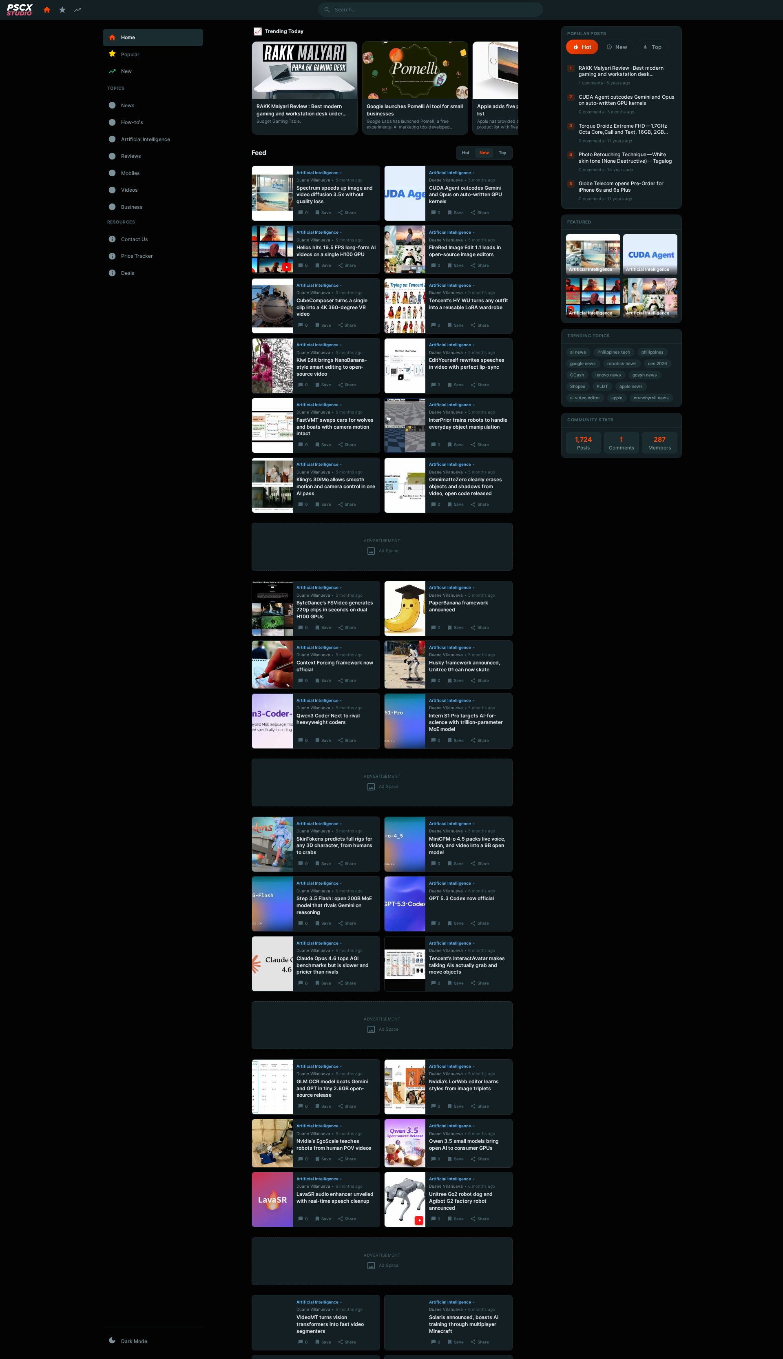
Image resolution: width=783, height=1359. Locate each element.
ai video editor (585, 398)
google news (583, 363)
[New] (77, 10)
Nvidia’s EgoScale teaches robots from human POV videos (334, 1144)
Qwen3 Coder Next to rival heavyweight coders (328, 719)
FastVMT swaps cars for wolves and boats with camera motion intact (335, 427)
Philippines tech (613, 352)
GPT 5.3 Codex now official (461, 898)
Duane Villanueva (313, 179)
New (484, 152)
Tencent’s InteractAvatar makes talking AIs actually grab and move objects (467, 965)
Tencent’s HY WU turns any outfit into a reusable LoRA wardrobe (468, 303)
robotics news (622, 363)
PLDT (602, 386)
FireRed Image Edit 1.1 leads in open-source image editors (465, 250)
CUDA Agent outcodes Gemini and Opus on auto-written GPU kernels (465, 195)
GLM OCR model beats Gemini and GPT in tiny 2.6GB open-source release (332, 1088)
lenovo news (608, 375)
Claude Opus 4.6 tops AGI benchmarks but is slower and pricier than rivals (332, 965)
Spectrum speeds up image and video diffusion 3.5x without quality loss (334, 195)
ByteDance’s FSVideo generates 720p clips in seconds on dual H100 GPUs (334, 610)
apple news (631, 386)
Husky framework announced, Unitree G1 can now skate (464, 666)
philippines (652, 352)
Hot (465, 152)
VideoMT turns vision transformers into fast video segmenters (330, 1324)
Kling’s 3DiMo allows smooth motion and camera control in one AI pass (335, 486)
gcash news (645, 375)
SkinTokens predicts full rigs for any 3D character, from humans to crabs (334, 846)
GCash (577, 375)
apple (616, 398)
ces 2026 (657, 363)
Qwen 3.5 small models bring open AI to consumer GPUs (464, 1144)
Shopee (577, 386)
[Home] (47, 10)
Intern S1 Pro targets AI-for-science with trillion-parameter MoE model (466, 723)
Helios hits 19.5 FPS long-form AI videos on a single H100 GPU (336, 250)
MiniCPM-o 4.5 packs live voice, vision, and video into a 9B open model (467, 846)
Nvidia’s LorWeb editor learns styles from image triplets (464, 1084)
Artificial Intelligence (317, 172)
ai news (578, 352)
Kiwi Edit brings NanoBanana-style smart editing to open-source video (331, 367)
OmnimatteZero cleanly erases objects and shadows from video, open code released (465, 486)
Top (503, 152)
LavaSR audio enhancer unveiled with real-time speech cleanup (335, 1197)
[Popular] (62, 10)
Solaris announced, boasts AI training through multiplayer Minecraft (463, 1324)
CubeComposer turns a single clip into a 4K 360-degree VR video (331, 307)
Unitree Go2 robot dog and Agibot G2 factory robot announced (461, 1201)
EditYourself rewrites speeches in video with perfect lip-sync (466, 363)
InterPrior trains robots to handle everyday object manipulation (468, 423)
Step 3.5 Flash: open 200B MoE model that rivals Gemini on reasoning (334, 905)
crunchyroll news (651, 398)
